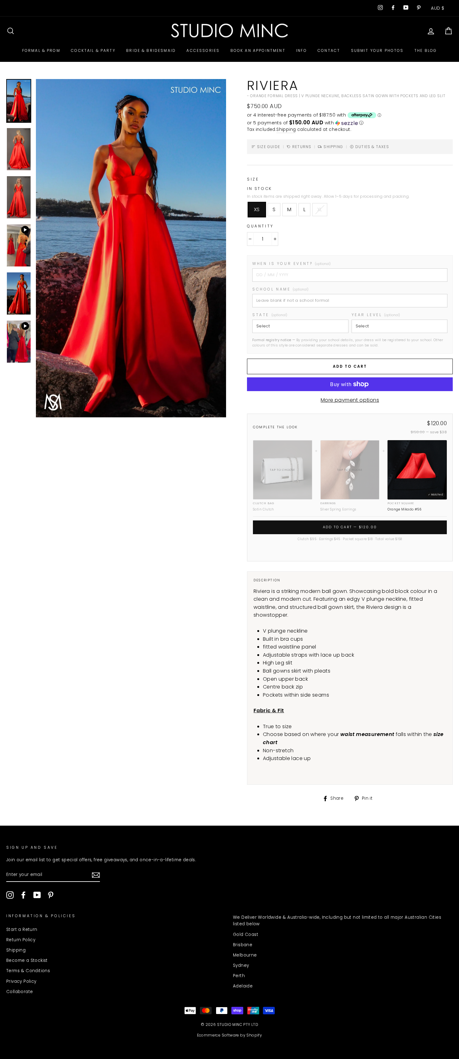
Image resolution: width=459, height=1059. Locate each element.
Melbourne (245, 955)
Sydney (241, 965)
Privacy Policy (21, 981)
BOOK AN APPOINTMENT (257, 50)
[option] (131, 248)
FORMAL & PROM (41, 50)
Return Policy (20, 940)
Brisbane (242, 945)
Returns (301, 146)
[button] (350, 123)
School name (280, 289)
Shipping (286, 129)
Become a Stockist (27, 960)
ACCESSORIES (203, 50)
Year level (376, 314)
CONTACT (329, 50)
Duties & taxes (372, 146)
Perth (239, 976)
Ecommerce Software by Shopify (229, 1035)
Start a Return (21, 929)
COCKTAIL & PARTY (93, 50)
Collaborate (19, 992)
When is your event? (291, 263)
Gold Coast (245, 934)
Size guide (268, 146)
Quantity (260, 226)
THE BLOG (425, 50)
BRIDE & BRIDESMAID (151, 50)
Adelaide (243, 986)
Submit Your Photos (377, 50)
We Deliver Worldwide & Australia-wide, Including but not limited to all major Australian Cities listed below (337, 920)
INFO (301, 50)
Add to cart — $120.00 (350, 527)
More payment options (350, 400)
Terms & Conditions (28, 971)
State (269, 314)
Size (253, 179)
